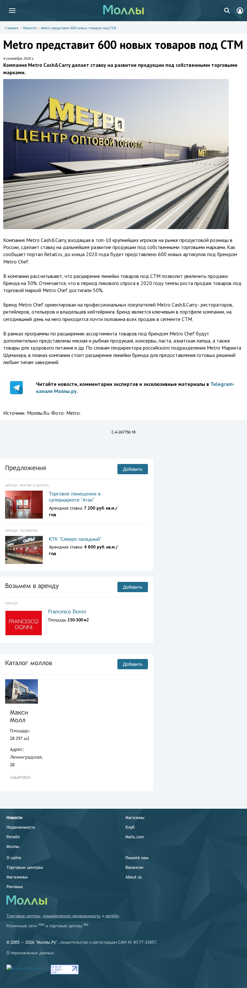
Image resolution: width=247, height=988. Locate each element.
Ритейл (13, 836)
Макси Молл (19, 716)
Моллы (12, 846)
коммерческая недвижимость (72, 915)
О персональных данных (30, 952)
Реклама (14, 886)
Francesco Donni (67, 612)
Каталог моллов (28, 662)
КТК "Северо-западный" (75, 539)
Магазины (134, 817)
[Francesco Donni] (23, 623)
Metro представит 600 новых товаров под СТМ (78, 28)
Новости (29, 28)
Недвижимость (20, 827)
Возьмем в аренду (32, 585)
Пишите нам (137, 857)
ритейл (112, 915)
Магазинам (17, 877)
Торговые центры (23, 915)
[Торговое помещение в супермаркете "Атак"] (24, 505)
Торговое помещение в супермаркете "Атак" (75, 497)
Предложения (25, 467)
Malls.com (134, 836)
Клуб (129, 827)
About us (133, 877)
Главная (11, 28)
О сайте (13, 857)
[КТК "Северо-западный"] (24, 550)
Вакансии (134, 867)
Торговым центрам (24, 867)
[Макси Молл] (21, 691)
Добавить (132, 469)
